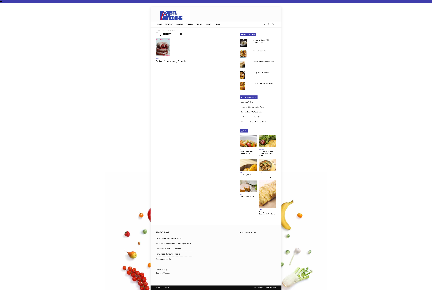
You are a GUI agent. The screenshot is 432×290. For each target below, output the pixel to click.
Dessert (180, 24)
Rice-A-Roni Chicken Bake (263, 83)
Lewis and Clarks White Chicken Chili (261, 41)
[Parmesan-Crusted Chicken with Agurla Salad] (267, 141)
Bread (157, 58)
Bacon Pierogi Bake (260, 51)
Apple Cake (249, 102)
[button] (273, 24)
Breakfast (169, 24)
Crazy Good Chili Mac (261, 72)
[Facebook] (264, 24)
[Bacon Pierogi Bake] (243, 54)
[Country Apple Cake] (248, 186)
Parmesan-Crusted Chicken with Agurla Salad (266, 153)
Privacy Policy (161, 269)
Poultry (189, 24)
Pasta (260, 172)
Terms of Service (163, 273)
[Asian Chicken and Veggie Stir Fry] (248, 141)
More (208, 24)
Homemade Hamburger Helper (266, 176)
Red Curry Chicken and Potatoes (248, 176)
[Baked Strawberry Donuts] (174, 47)
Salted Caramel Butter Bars (263, 62)
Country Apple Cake (247, 196)
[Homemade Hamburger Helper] (267, 165)
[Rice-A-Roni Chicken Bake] (242, 86)
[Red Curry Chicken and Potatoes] (248, 165)
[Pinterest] (268, 24)
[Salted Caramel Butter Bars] (242, 64)
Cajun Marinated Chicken (256, 107)
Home (160, 24)
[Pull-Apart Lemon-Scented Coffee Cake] (267, 194)
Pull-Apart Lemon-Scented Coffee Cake (267, 213)
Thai (241, 172)
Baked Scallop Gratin (254, 112)
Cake (241, 194)
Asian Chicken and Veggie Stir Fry (246, 152)
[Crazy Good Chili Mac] (242, 75)
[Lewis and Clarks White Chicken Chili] (243, 43)
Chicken (242, 149)
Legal (218, 24)
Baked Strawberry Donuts (171, 61)
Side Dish (199, 24)
